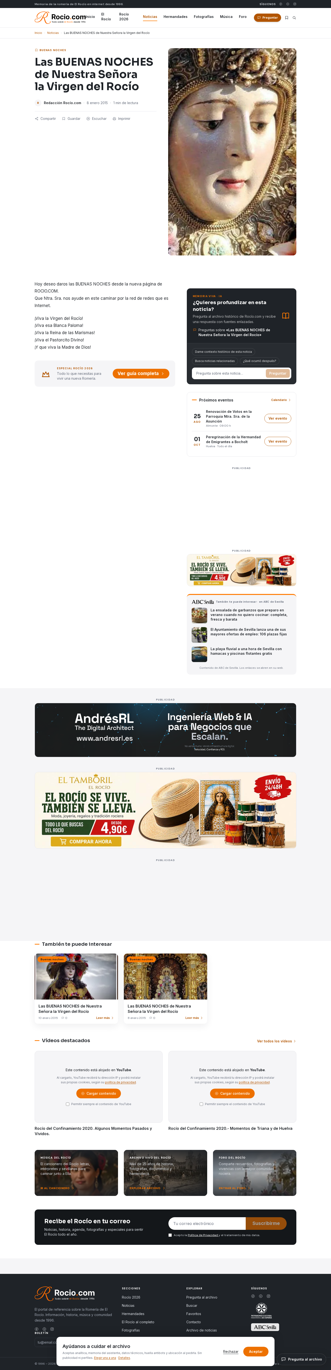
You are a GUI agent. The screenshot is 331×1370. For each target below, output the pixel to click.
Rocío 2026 (124, 16)
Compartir (48, 118)
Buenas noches (52, 50)
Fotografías (204, 17)
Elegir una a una (105, 1358)
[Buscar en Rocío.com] (294, 18)
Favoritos (193, 1314)
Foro (243, 17)
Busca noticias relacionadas (215, 361)
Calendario (279, 400)
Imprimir (124, 118)
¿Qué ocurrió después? (259, 361)
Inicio (90, 17)
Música (226, 17)
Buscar (191, 1305)
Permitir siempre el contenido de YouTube (101, 1104)
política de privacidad (120, 1082)
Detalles (124, 1358)
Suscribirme (266, 1223)
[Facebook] (281, 4)
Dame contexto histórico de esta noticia (223, 352)
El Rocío (106, 16)
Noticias (150, 17)
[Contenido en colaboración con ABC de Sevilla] (265, 1327)
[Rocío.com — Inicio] (60, 17)
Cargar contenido (101, 1094)
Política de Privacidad (203, 1235)
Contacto (193, 1322)
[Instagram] (295, 4)
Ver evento (279, 419)
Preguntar (277, 373)
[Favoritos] (286, 17)
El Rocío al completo (138, 1322)
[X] (288, 4)
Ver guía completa (138, 373)
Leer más (103, 1018)
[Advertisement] (241, 505)
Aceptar (256, 1351)
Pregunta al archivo (201, 1297)
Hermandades (176, 17)
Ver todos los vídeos (274, 1041)
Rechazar (230, 1351)
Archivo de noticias (201, 1330)
